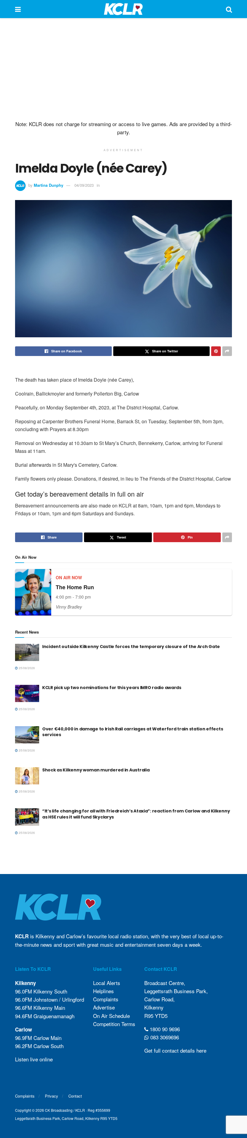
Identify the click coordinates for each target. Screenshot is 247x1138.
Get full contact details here (175, 1050)
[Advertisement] (123, 69)
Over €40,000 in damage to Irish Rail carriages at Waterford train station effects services (132, 732)
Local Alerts (106, 983)
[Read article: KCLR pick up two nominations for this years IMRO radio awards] (27, 693)
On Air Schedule (111, 1015)
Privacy (51, 1096)
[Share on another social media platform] (227, 351)
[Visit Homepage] (123, 9)
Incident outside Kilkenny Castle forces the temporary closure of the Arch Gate (131, 647)
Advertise (104, 1007)
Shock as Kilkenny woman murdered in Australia (95, 770)
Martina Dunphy (48, 185)
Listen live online (34, 1059)
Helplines (103, 991)
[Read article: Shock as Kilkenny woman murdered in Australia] (27, 775)
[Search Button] (229, 9)
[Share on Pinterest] (216, 351)
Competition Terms (114, 1024)
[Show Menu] (18, 9)
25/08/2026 (26, 668)
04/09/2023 (84, 185)
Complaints (105, 999)
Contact (75, 1096)
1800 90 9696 (164, 1029)
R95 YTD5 (155, 1015)
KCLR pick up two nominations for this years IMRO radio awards (111, 688)
